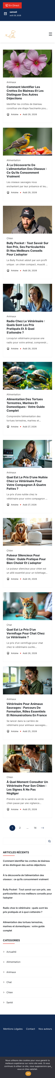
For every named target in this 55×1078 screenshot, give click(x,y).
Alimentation (14, 160)
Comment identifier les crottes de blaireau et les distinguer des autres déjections (26, 862)
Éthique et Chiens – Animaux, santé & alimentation (26, 1045)
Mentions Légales (13, 1028)
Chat (9, 625)
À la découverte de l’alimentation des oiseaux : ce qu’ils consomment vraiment (26, 877)
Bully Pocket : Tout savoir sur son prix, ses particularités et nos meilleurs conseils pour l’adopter (27, 893)
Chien (10, 238)
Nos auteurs (45, 1028)
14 (35, 828)
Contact (30, 1028)
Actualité (11, 951)
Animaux (11, 82)
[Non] (51, 1067)
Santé (9, 1002)
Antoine (14, 114)
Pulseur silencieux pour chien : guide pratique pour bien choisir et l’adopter (26, 559)
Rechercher (49, 841)
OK (28, 1073)
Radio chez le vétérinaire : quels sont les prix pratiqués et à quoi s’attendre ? (25, 909)
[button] (50, 34)
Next (43, 828)
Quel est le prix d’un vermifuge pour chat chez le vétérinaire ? (26, 633)
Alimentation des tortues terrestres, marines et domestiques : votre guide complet (24, 926)
